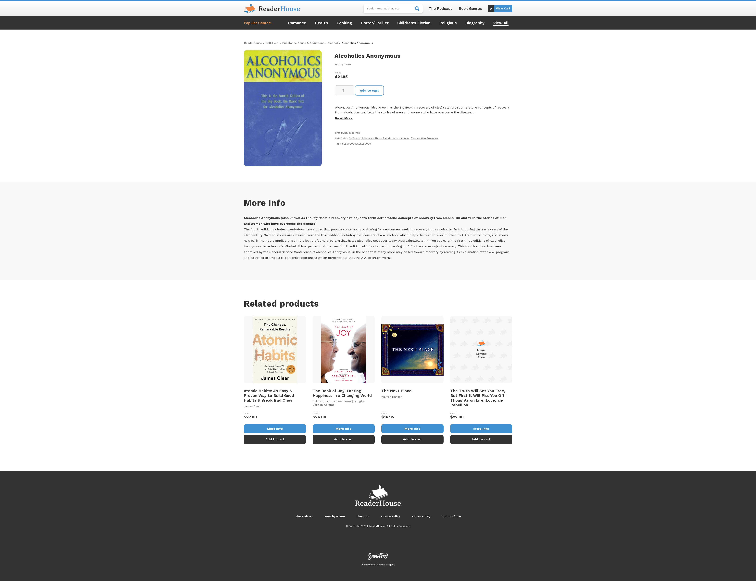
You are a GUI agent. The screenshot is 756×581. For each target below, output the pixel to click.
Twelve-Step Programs (424, 138)
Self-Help (272, 43)
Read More (344, 118)
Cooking (344, 22)
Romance (297, 22)
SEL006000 (349, 143)
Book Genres (470, 8)
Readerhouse (253, 43)
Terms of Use (451, 516)
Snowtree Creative (374, 564)
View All (501, 22)
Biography (475, 22)
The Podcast (440, 8)
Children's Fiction (414, 22)
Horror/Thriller (375, 22)
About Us (363, 516)
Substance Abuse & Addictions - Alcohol (310, 43)
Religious (448, 22)
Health (321, 22)
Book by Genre (334, 516)
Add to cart (369, 90)
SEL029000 (364, 143)
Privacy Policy (390, 516)
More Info (275, 429)
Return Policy (421, 516)
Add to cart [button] (274, 439)
